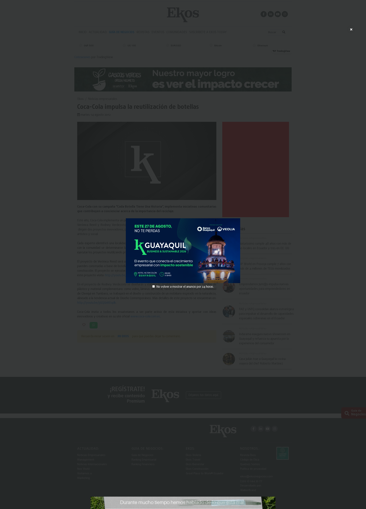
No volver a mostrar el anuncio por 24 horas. (185, 287)
